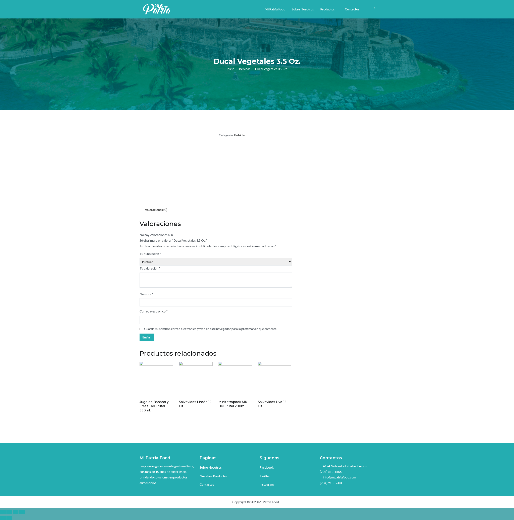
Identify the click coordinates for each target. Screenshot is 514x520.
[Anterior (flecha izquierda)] (3, 518)
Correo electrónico (154, 311)
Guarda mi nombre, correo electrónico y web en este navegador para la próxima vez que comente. (210, 329)
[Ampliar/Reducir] (22, 512)
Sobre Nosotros (303, 9)
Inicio (230, 69)
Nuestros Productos (213, 476)
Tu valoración (150, 268)
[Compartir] (9, 512)
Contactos (352, 9)
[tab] (156, 209)
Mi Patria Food (275, 9)
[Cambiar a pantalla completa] (16, 512)
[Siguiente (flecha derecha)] (9, 518)
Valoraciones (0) (156, 210)
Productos (327, 9)
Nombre (146, 294)
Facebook (267, 467)
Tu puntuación (150, 253)
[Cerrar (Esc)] (3, 512)
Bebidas (244, 69)
